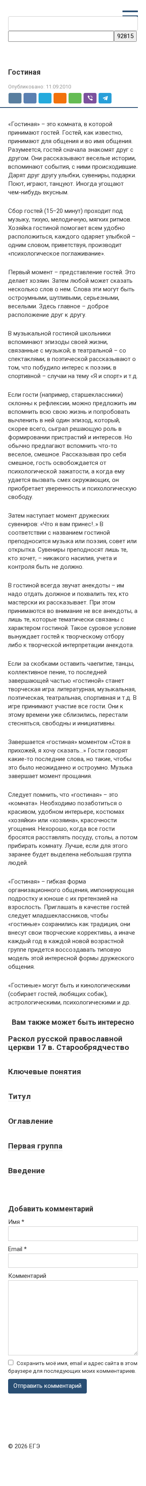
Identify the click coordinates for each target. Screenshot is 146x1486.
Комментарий (27, 1276)
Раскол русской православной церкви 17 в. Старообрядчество (68, 1043)
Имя (16, 1222)
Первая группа (35, 1146)
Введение (26, 1170)
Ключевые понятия (44, 1071)
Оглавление (30, 1121)
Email (17, 1249)
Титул (19, 1096)
